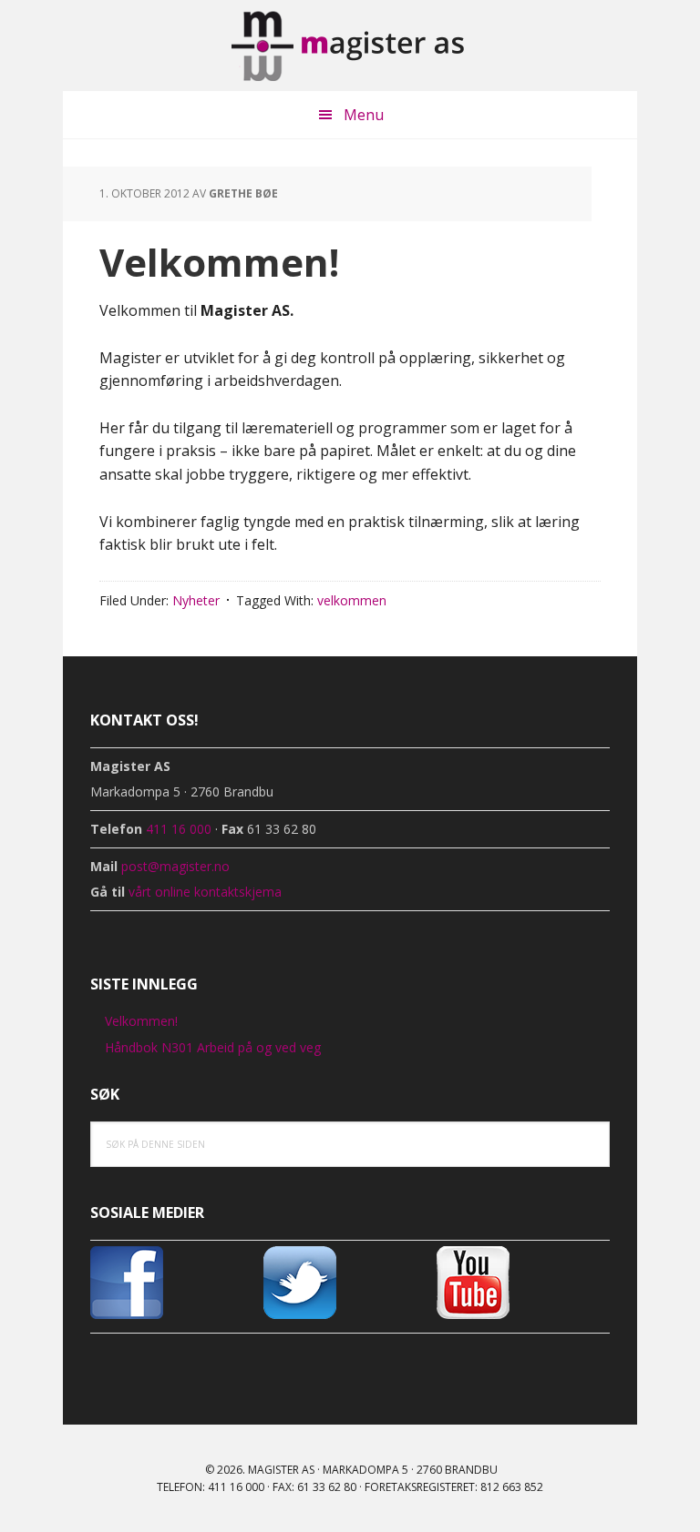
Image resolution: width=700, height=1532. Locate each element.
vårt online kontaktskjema (205, 891)
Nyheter (196, 600)
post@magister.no (175, 866)
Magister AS (350, 45)
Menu (364, 115)
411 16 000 (178, 828)
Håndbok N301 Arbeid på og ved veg (213, 1047)
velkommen (351, 600)
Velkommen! (141, 1021)
